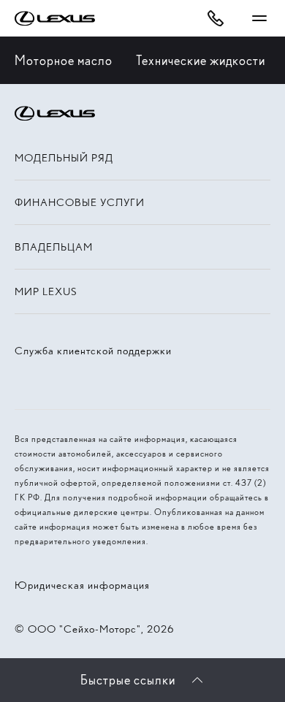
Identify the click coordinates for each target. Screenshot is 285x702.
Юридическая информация (82, 585)
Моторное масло (64, 60)
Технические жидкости (200, 60)
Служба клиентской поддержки (93, 350)
